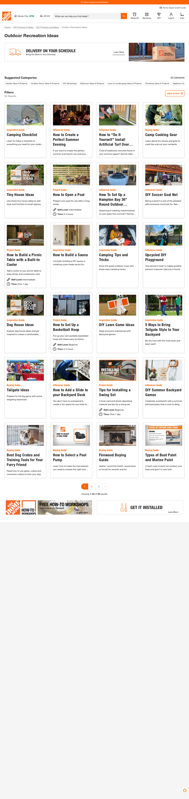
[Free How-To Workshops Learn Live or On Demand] (49, 507)
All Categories (178, 77)
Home (7, 27)
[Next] (105, 486)
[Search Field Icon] (124, 16)
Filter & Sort (173, 93)
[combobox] (87, 16)
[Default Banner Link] (94, 55)
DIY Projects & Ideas (23, 27)
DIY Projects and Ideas (47, 27)
